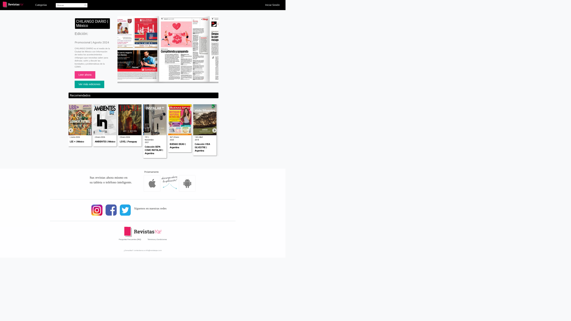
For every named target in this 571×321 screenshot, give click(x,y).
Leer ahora (85, 74)
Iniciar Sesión (272, 5)
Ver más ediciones (89, 84)
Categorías (41, 5)
